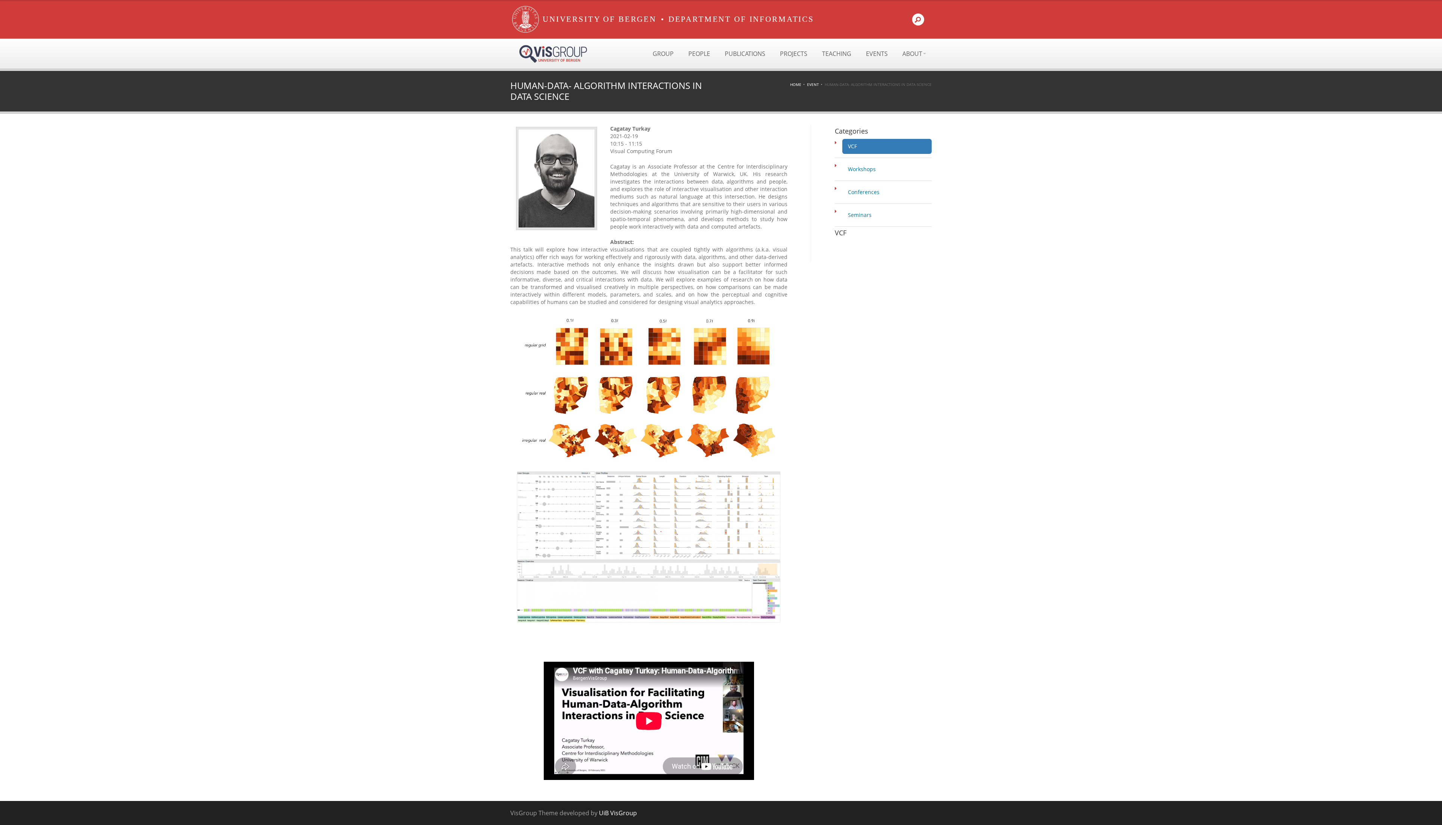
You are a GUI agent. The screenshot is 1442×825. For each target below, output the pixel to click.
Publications (745, 54)
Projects (793, 54)
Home (795, 84)
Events (877, 54)
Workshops (862, 169)
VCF (852, 146)
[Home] (525, 19)
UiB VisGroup (618, 813)
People (699, 54)
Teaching (836, 54)
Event (813, 84)
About (912, 54)
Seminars (860, 214)
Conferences (863, 192)
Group (663, 54)
